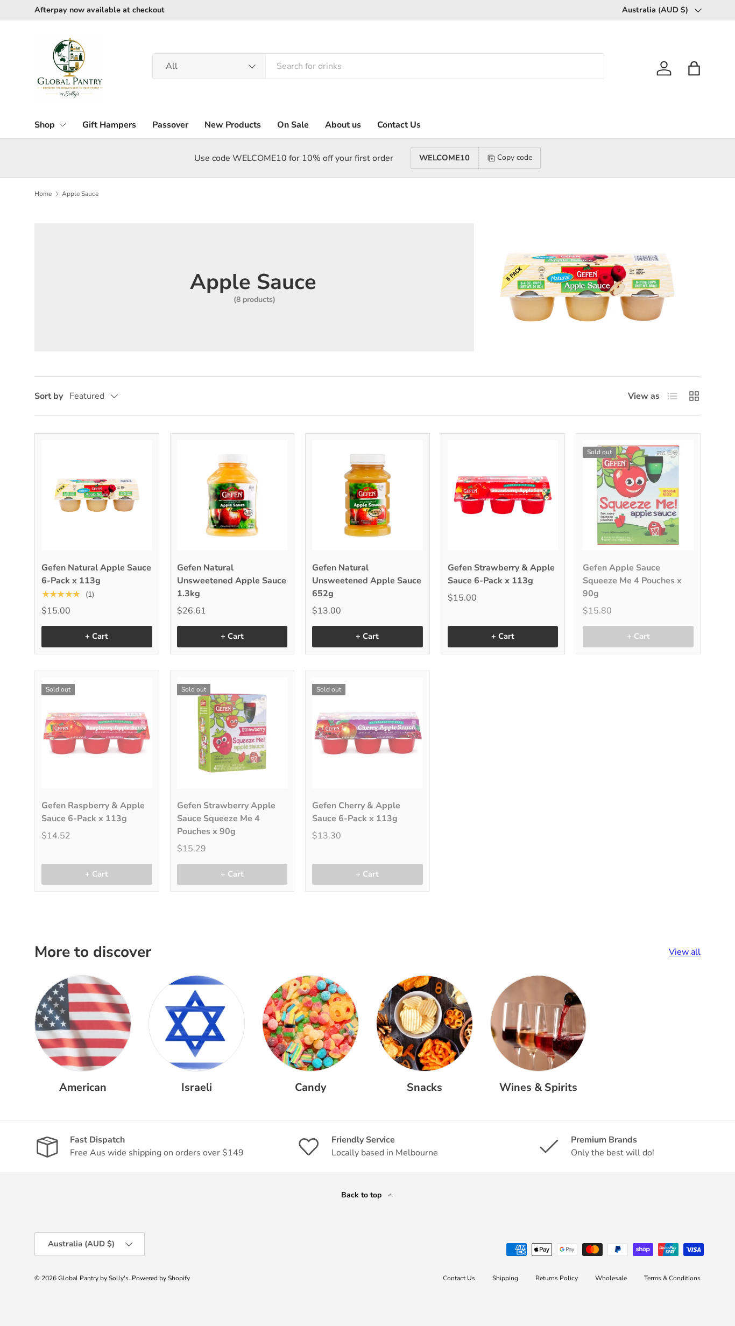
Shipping (505, 1278)
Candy (310, 1087)
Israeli (196, 1087)
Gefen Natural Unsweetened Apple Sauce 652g (366, 580)
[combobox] (378, 66)
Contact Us (399, 125)
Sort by (48, 396)
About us (343, 125)
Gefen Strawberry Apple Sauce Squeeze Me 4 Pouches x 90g (226, 818)
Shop (44, 125)
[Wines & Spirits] (538, 1023)
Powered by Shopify (161, 1278)
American (83, 1087)
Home (43, 194)
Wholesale (611, 1278)
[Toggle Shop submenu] (62, 124)
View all (685, 952)
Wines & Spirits (538, 1087)
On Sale (293, 125)
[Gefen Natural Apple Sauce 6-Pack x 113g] (96, 495)
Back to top (362, 1195)
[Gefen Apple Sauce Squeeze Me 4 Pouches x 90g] (638, 495)
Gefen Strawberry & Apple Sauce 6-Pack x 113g (501, 574)
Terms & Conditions (672, 1278)
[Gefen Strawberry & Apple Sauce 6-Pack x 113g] (503, 495)
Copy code (514, 157)
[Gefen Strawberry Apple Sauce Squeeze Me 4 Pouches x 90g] (232, 733)
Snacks (424, 1087)
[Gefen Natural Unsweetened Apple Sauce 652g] (367, 495)
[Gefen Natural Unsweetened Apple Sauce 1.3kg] (232, 495)
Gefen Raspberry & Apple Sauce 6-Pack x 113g (93, 812)
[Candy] (310, 1023)
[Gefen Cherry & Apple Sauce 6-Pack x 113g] (367, 733)
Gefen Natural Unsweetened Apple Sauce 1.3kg (231, 580)
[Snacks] (424, 1023)
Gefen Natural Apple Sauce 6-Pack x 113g (96, 574)
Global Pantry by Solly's (93, 1278)
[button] (694, 68)
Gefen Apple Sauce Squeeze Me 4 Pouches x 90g (632, 580)
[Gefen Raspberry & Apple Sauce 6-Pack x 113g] (96, 733)
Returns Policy (556, 1278)
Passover (170, 125)
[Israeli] (197, 1023)
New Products (232, 125)
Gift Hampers (109, 125)
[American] (83, 1023)
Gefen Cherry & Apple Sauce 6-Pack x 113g (356, 812)
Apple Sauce (80, 194)
